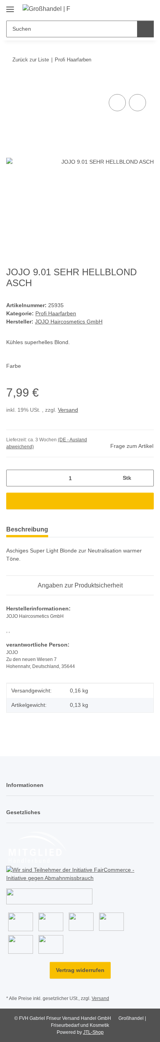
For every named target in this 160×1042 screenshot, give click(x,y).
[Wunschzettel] (135, 8)
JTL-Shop (93, 1032)
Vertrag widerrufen (80, 970)
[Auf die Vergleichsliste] (117, 102)
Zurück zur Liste (30, 60)
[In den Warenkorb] (12, 83)
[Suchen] (145, 29)
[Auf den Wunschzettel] (137, 102)
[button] (123, 8)
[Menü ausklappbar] (10, 6)
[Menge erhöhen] (145, 478)
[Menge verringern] (15, 478)
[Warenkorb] (147, 8)
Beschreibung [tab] (27, 529)
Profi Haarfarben (55, 313)
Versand (68, 410)
